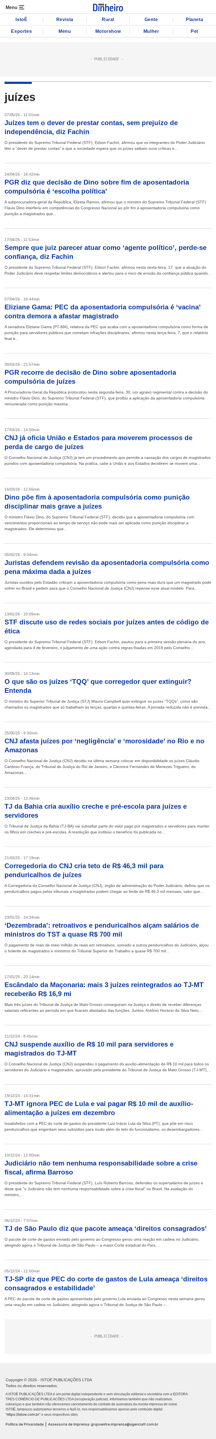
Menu (64, 31)
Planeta (194, 19)
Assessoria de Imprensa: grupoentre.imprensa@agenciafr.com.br (103, 1424)
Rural (108, 19)
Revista (64, 19)
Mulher (151, 31)
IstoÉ (21, 19)
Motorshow (108, 31)
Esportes (21, 31)
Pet (194, 31)
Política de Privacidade (25, 1424)
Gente (151, 19)
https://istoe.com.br (23, 1414)
